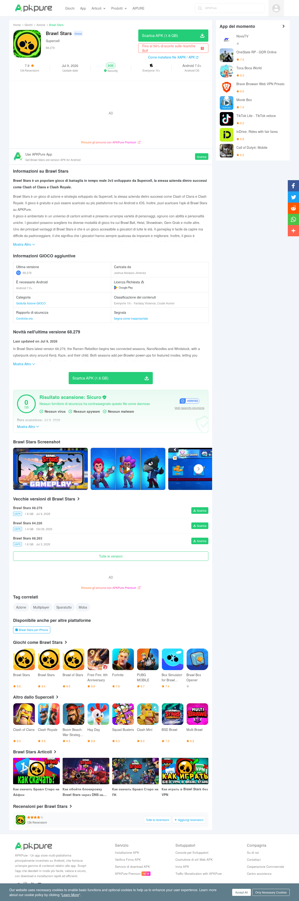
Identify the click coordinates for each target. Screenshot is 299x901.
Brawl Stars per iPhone (33, 630)
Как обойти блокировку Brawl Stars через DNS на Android (83, 792)
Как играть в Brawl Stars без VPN (185, 792)
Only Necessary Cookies (271, 892)
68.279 (27, 273)
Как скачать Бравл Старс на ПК (135, 792)
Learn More (70, 894)
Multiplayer (41, 607)
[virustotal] (104, 397)
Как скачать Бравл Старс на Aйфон (36, 792)
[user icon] (276, 8)
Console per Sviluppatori (191, 852)
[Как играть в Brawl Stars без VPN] (185, 771)
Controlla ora (24, 318)
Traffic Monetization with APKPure (198, 873)
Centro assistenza (259, 873)
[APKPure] (33, 8)
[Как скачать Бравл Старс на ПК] (135, 771)
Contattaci (254, 859)
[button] (110, 67)
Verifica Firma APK (128, 859)
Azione (40, 25)
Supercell (53, 40)
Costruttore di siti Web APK (194, 859)
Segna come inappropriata (131, 318)
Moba (83, 607)
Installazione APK (127, 852)
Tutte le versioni (110, 556)
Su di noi (253, 852)
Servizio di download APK (132, 866)
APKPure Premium (128, 873)
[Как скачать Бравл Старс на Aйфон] (36, 771)
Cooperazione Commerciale (265, 866)
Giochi (29, 25)
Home (17, 25)
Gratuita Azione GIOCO (31, 303)
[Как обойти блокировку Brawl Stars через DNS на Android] (86, 771)
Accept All (241, 892)
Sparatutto (64, 607)
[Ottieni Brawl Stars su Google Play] (123, 287)
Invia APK (182, 866)
